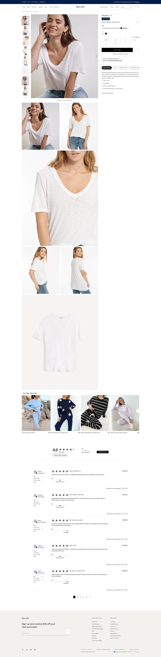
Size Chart (137, 37)
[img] (102, 15)
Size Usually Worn (37, 481)
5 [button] (86, 597)
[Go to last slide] (25, 15)
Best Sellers (34, 2)
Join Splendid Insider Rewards (115, 60)
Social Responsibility (115, 636)
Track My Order (96, 624)
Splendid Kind (113, 633)
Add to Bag (117, 50)
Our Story (112, 622)
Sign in (104, 60)
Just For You (113, 626)
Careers (112, 631)
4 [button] (83, 597)
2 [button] (77, 597)
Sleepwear (42, 2)
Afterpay (94, 636)
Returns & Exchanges (97, 629)
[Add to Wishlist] (137, 22)
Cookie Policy (134, 649)
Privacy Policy (119, 649)
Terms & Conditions (103, 649)
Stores (117, 7)
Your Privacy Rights (97, 640)
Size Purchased (36, 477)
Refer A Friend (114, 629)
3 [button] (80, 597)
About (112, 7)
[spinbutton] (135, 50)
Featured (34, 7)
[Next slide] (25, 97)
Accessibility (95, 633)
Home (23, 11)
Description (106, 67)
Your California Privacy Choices (127, 651)
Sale (46, 7)
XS (42, 576)
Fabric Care (123, 67)
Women (24, 2)
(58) (111, 15)
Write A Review (103, 452)
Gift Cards (94, 638)
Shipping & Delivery (97, 626)
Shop (28, 7)
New (24, 7)
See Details (137, 2)
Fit (115, 67)
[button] (137, 51)
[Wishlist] (135, 7)
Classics (41, 7)
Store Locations (114, 638)
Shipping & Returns (137, 67)
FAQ (93, 631)
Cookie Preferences (87, 651)
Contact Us (95, 622)
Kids (29, 2)
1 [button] (74, 597)
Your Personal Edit (54, 7)
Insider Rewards (104, 7)
